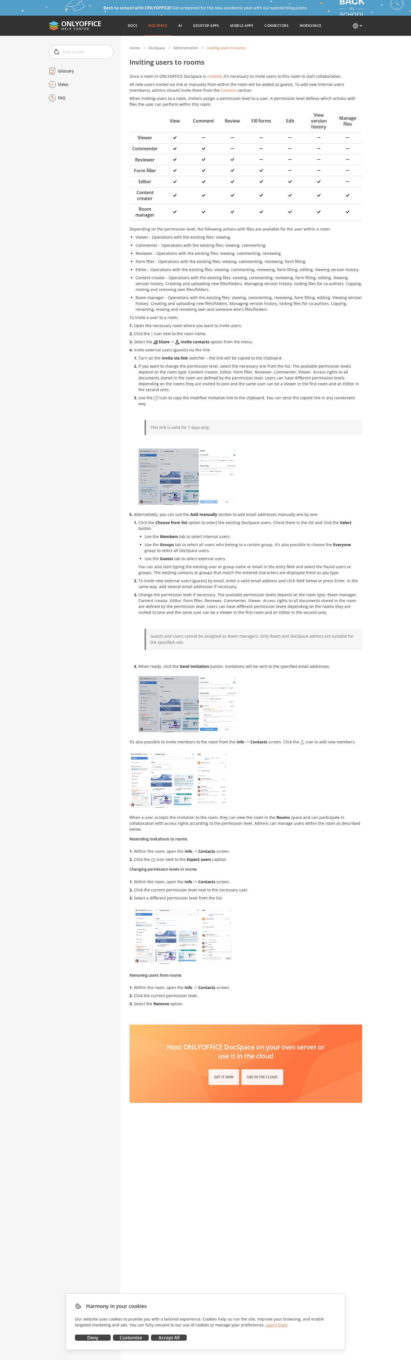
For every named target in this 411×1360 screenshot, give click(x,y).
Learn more (276, 1325)
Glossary (66, 71)
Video (63, 84)
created (214, 76)
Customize (131, 1338)
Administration (185, 47)
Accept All (169, 1338)
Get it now (223, 1077)
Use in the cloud (262, 1077)
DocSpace (156, 47)
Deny (92, 1338)
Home (134, 47)
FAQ (61, 97)
